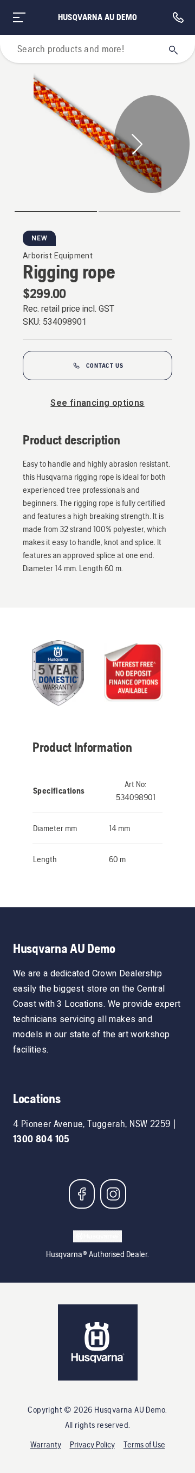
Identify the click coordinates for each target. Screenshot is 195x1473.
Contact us (104, 365)
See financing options (97, 403)
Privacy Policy (92, 1444)
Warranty (45, 1444)
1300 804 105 (41, 1138)
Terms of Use (144, 1444)
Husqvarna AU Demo (98, 17)
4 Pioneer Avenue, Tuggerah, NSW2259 (92, 1123)
